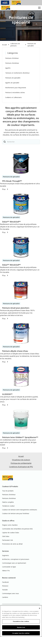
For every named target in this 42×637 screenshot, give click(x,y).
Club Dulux (5, 536)
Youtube (5, 590)
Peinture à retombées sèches (15, 92)
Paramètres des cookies (21, 621)
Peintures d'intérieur (12, 58)
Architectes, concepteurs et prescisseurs (15, 559)
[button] (39, 7)
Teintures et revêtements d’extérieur (17, 73)
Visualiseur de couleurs (21, 460)
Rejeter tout (21, 627)
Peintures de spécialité (31, 45)
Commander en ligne (9, 567)
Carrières (5, 597)
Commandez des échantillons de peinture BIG (17, 529)
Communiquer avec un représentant (14, 563)
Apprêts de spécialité (12, 83)
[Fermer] (39, 608)
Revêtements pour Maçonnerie (15, 88)
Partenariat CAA (7, 540)
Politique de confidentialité (21, 463)
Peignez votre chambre (10, 525)
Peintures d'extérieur (12, 63)
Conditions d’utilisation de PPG (21, 467)
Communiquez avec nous (10, 593)
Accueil (4, 45)
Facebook (5, 582)
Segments (5, 555)
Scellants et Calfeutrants (13, 97)
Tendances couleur (8, 506)
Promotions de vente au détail (12, 544)
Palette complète (8, 502)
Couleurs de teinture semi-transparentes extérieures (19, 510)
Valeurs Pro (6, 571)
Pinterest (5, 586)
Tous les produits (8, 491)
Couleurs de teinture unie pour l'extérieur (15, 513)
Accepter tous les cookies (20, 633)
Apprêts (7, 68)
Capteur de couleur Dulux (10, 533)
